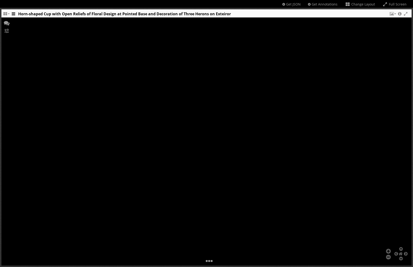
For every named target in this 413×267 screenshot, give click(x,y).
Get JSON (293, 4)
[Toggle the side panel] (13, 15)
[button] (392, 15)
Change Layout (362, 4)
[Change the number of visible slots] (6, 15)
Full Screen (397, 4)
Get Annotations (324, 4)
